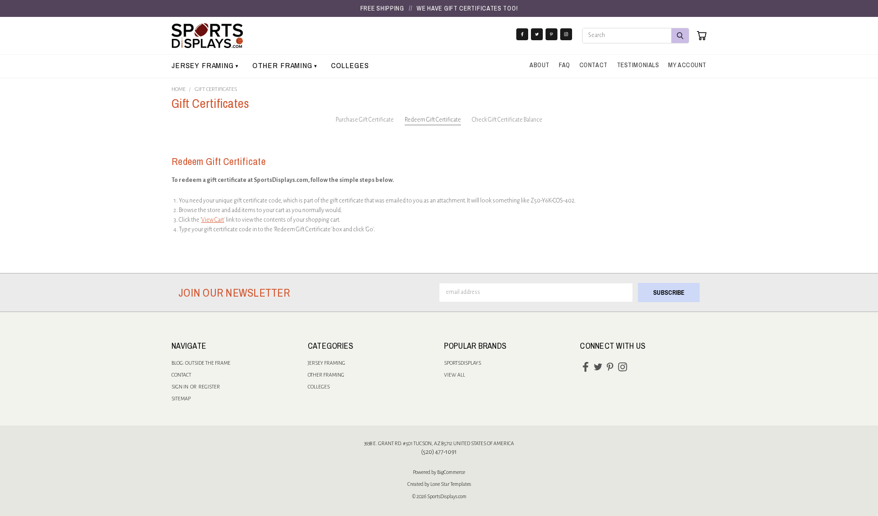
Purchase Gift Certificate (365, 120)
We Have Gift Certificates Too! (467, 8)
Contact (593, 65)
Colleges (350, 65)
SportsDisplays (462, 363)
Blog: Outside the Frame (200, 363)
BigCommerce (451, 472)
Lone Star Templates (450, 484)
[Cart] (701, 36)
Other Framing (284, 65)
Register (209, 386)
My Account (687, 65)
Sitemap (181, 398)
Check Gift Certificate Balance (507, 120)
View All (454, 375)
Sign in (180, 386)
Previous (854, 480)
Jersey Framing (205, 65)
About (540, 65)
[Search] (680, 35)
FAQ (564, 65)
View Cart (212, 220)
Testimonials (638, 65)
